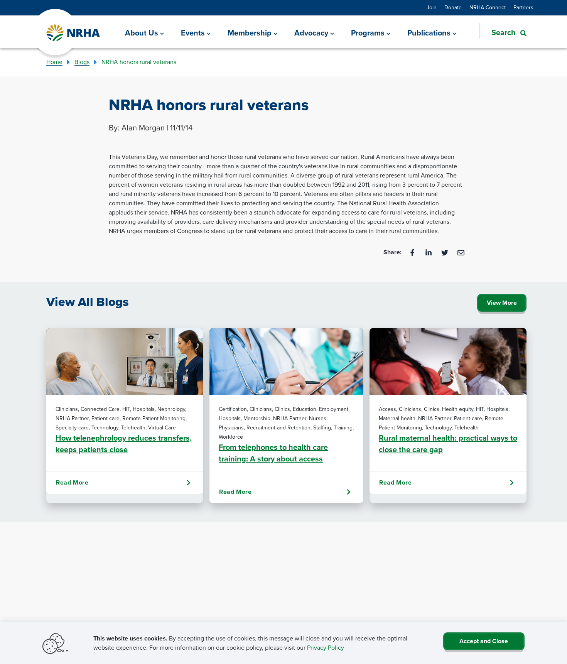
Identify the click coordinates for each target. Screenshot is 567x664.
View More (502, 302)
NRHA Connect (487, 7)
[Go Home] (73, 33)
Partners (523, 7)
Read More (72, 482)
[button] (502, 32)
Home (54, 61)
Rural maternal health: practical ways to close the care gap (448, 443)
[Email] (461, 252)
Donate (453, 7)
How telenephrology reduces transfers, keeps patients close (124, 443)
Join (432, 7)
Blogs (81, 61)
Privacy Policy (325, 647)
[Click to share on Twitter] (445, 252)
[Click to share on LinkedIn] (429, 252)
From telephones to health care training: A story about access (273, 453)
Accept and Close (483, 641)
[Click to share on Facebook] (413, 252)
